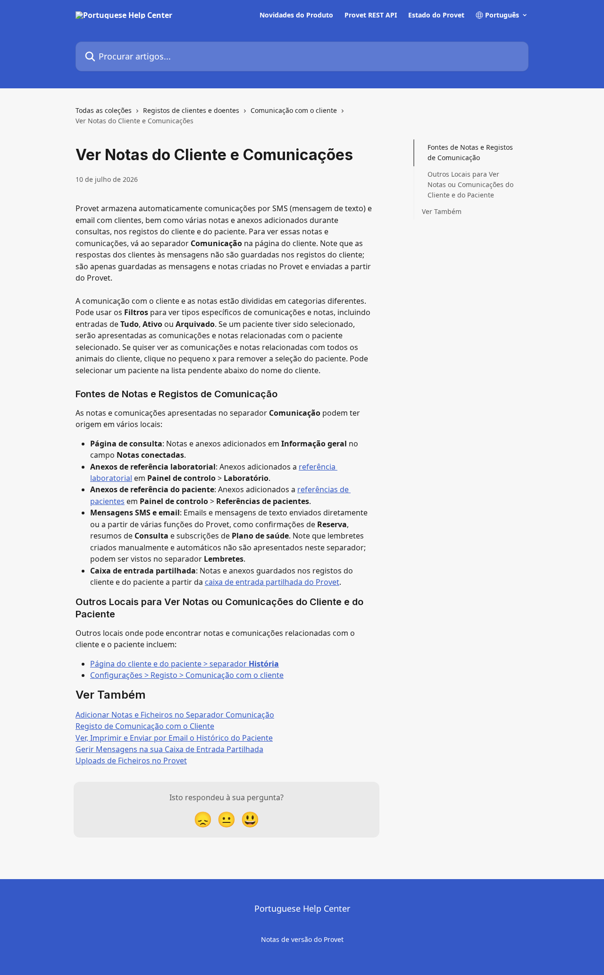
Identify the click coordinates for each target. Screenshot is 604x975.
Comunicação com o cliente (294, 110)
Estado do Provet (436, 15)
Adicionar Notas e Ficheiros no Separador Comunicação (175, 715)
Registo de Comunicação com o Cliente (145, 726)
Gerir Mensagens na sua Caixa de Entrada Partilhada (169, 749)
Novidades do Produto (296, 15)
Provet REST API (370, 15)
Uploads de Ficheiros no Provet (131, 760)
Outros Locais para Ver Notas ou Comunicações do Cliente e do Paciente (470, 185)
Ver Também (441, 211)
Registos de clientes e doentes (191, 110)
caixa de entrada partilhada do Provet (272, 582)
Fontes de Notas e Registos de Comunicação (470, 152)
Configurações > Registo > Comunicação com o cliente (187, 675)
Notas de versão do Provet (302, 939)
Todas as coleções (104, 110)
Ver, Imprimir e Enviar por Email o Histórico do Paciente (174, 738)
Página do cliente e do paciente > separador (184, 664)
